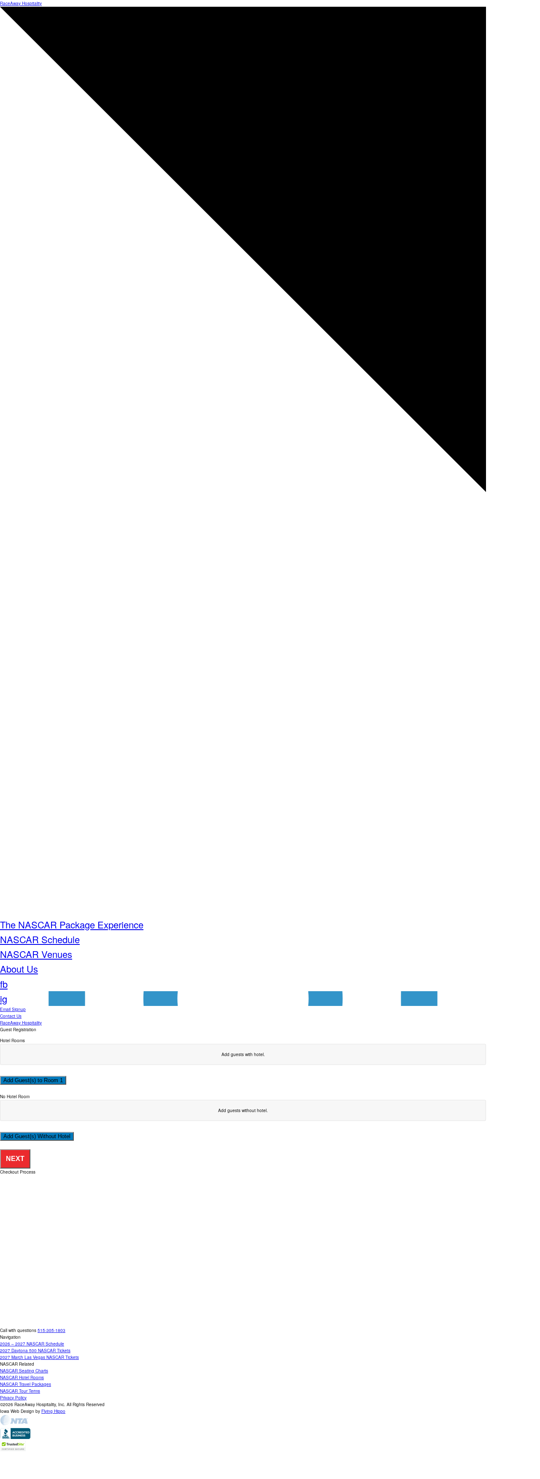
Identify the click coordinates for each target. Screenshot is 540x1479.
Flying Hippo (53, 1411)
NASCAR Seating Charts (24, 1371)
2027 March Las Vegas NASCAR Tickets (39, 1357)
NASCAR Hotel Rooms (22, 1377)
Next (15, 1158)
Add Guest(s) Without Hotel (36, 1136)
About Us (19, 968)
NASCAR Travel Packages (25, 1384)
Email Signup (13, 1009)
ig (3, 998)
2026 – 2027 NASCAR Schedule (32, 1344)
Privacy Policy (13, 1398)
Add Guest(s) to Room (31, 1080)
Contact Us (11, 1016)
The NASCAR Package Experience (71, 924)
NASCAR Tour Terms (20, 1391)
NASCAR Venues (36, 953)
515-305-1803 (51, 1330)
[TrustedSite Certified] (13, 1446)
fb (4, 983)
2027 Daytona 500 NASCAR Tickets (35, 1350)
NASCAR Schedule (40, 939)
